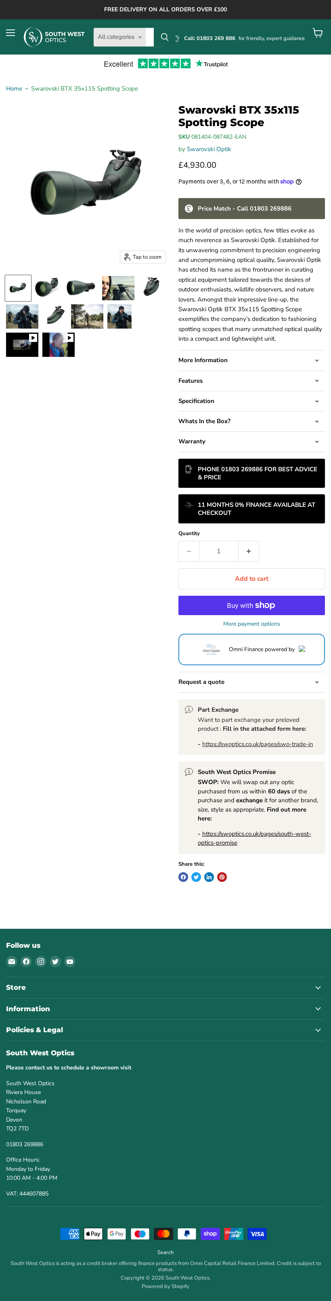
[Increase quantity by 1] (249, 551)
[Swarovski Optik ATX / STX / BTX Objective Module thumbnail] (58, 345)
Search (165, 1252)
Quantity (189, 534)
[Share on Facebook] (183, 877)
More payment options (251, 624)
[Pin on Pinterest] (222, 877)
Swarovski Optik (209, 149)
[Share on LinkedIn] (209, 877)
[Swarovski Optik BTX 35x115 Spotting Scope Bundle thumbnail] (48, 288)
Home (14, 88)
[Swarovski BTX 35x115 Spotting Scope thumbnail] (18, 288)
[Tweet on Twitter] (196, 877)
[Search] (165, 37)
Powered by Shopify (165, 1286)
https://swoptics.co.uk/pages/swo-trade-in (257, 744)
